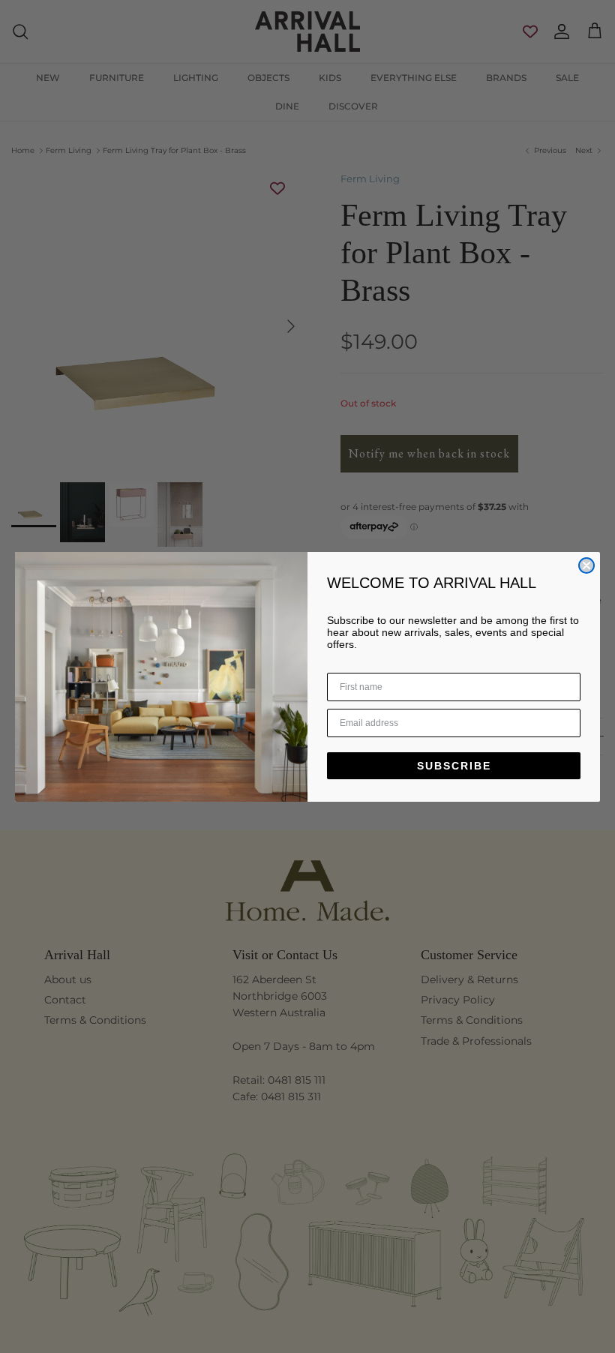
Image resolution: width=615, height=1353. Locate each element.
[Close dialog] (586, 565)
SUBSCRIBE (454, 766)
